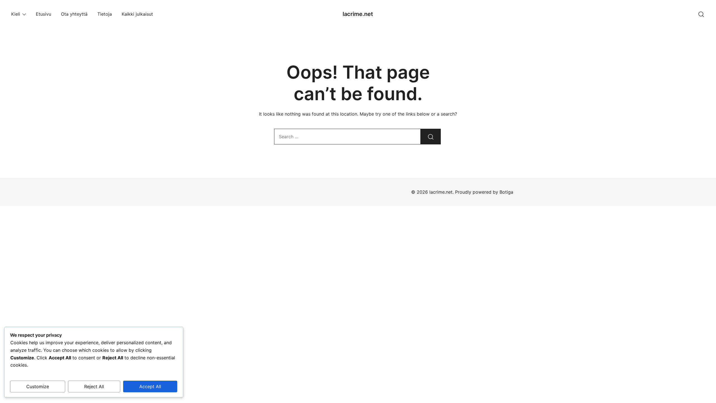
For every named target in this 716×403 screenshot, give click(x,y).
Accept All (150, 386)
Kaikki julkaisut (137, 14)
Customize (37, 386)
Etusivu (43, 14)
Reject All (94, 386)
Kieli (15, 14)
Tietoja (104, 14)
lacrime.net (358, 14)
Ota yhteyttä (74, 14)
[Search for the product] (431, 136)
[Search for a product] (701, 14)
